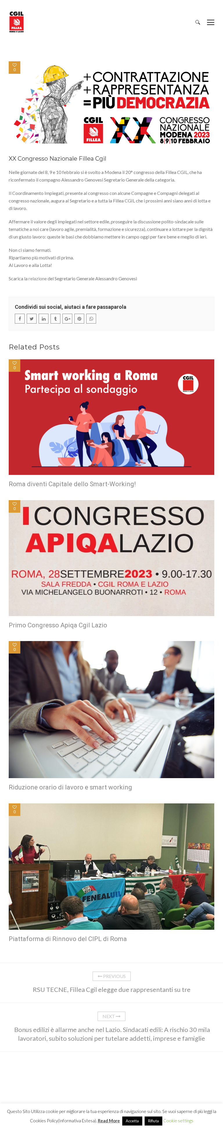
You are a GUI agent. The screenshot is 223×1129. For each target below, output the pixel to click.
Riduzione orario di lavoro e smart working (70, 787)
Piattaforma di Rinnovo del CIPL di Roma (68, 939)
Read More (109, 1120)
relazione (37, 278)
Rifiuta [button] (153, 1121)
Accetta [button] (132, 1121)
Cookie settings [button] (178, 1120)
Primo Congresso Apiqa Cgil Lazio (58, 625)
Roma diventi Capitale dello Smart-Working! (72, 484)
